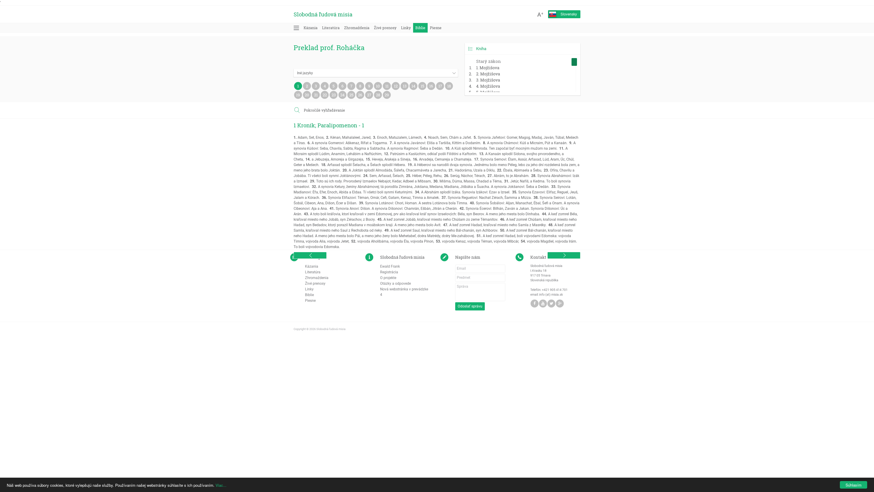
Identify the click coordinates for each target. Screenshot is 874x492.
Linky (406, 27)
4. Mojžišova (488, 86)
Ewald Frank (390, 266)
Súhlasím (853, 485)
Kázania (311, 27)
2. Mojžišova (488, 74)
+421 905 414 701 (555, 290)
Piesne (436, 27)
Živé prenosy (385, 27)
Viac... (221, 485)
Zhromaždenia (356, 27)
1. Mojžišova (487, 67)
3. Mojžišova (488, 80)
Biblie (420, 27)
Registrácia (389, 272)
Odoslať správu (470, 306)
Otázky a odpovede (395, 283)
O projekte (388, 278)
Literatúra (331, 27)
